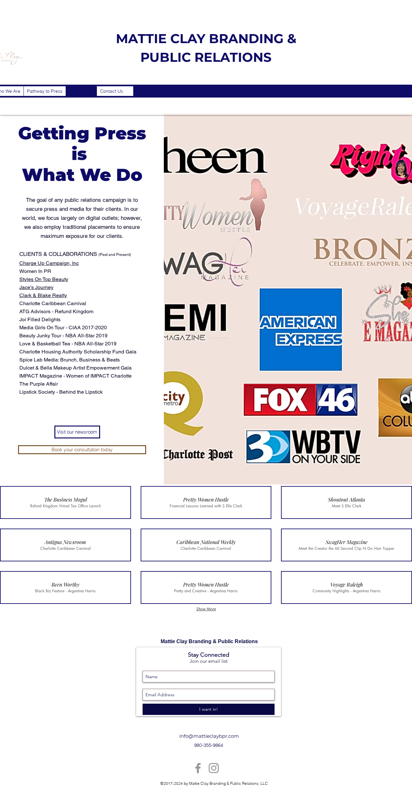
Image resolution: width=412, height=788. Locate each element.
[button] (65, 502)
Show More (206, 609)
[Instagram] (213, 768)
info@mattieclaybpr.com (209, 736)
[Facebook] (198, 768)
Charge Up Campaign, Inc (49, 263)
